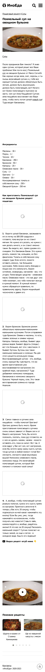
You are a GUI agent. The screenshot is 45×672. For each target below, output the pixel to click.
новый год (37, 99)
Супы (4, 56)
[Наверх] (39, 666)
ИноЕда (14, 5)
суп (4, 73)
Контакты (6, 665)
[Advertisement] (22, 123)
